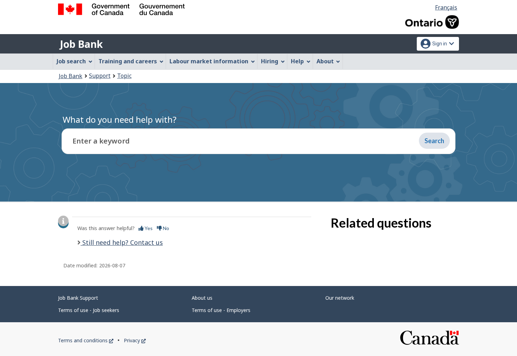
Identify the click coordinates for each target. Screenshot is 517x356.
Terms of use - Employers (221, 310)
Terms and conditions (85, 340)
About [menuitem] (325, 61)
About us (202, 297)
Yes (148, 228)
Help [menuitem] (297, 61)
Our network (339, 297)
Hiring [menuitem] (269, 61)
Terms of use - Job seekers (88, 310)
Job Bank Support (78, 297)
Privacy (135, 340)
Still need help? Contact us (122, 242)
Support (99, 76)
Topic (124, 76)
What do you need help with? (120, 119)
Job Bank (81, 44)
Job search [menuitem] (71, 61)
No (165, 228)
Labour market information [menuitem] (209, 61)
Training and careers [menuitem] (127, 61)
